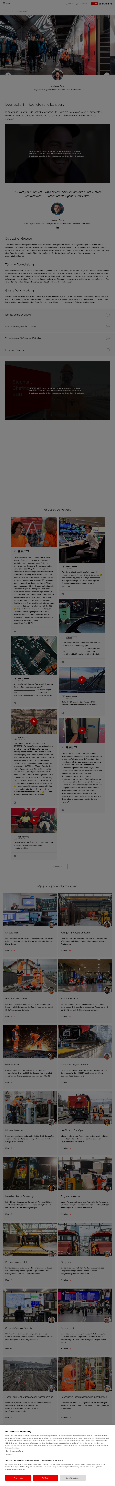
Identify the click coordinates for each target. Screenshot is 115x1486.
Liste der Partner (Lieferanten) (15, 1470)
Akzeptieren (18, 1478)
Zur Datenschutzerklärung (14, 1451)
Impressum (9, 1454)
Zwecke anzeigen (72, 1478)
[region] (57, 1455)
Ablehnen (45, 1478)
